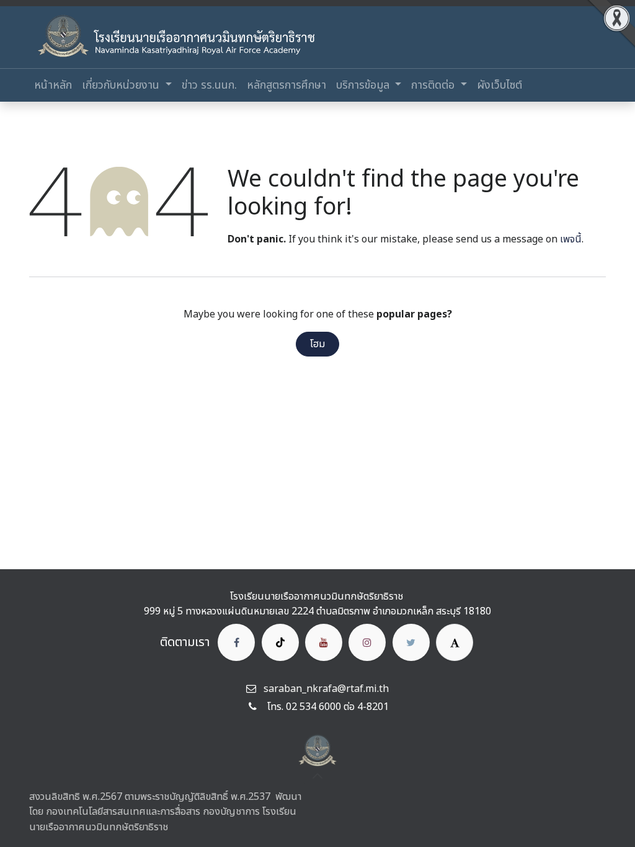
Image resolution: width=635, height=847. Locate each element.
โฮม (317, 344)
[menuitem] (53, 85)
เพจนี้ (571, 239)
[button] (317, 776)
